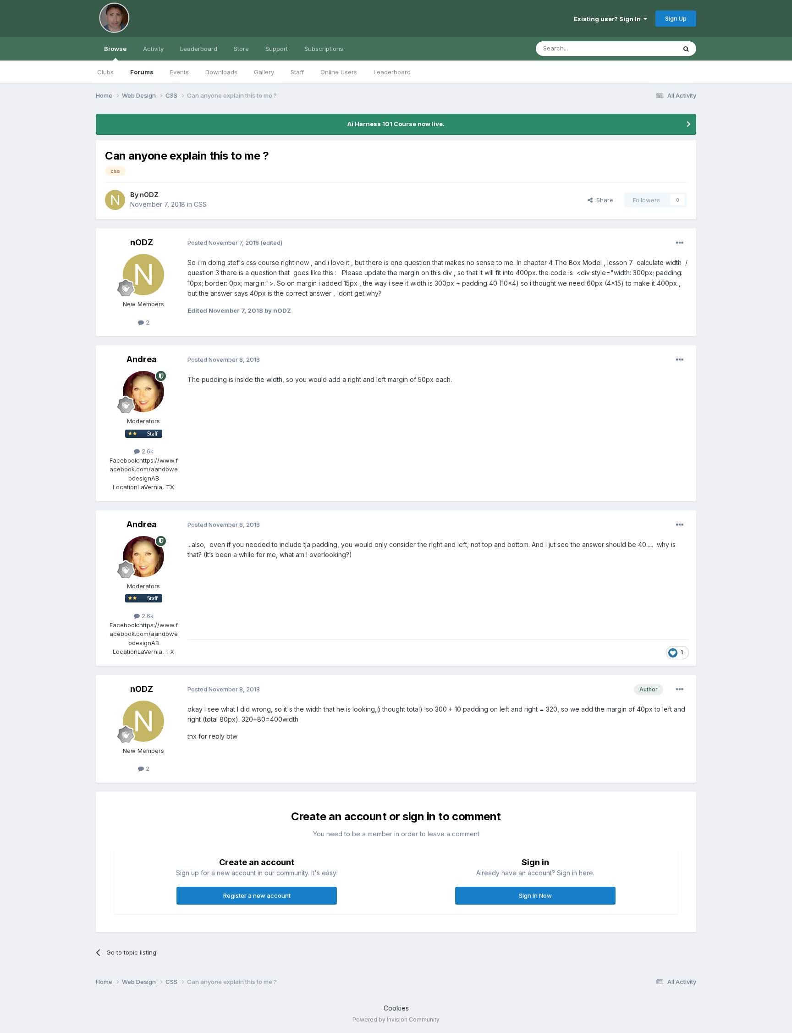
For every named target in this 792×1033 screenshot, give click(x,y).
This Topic (649, 48)
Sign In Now (535, 895)
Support (276, 48)
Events (179, 72)
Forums (142, 72)
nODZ (149, 195)
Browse (115, 48)
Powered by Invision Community (396, 1019)
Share (603, 200)
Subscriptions (323, 48)
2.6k (147, 451)
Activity (153, 48)
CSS (200, 204)
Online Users (338, 72)
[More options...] (680, 243)
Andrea (141, 359)
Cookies (396, 1008)
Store (241, 48)
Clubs (105, 72)
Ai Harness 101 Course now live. (396, 123)
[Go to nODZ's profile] (115, 200)
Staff (297, 72)
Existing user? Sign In (609, 18)
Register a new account (257, 895)
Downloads (221, 72)
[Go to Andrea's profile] (143, 391)
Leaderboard (392, 72)
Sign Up (676, 18)
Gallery (264, 72)
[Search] (686, 48)
